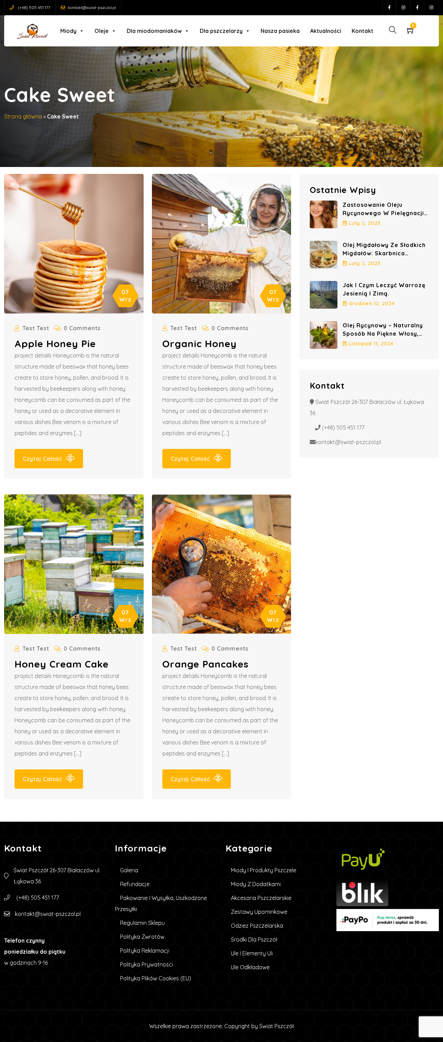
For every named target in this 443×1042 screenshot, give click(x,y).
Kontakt (362, 30)
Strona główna (23, 116)
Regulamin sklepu (142, 922)
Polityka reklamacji (144, 950)
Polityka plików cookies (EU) (155, 978)
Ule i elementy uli (252, 953)
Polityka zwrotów (142, 936)
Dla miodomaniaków (154, 30)
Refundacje (135, 884)
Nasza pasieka (280, 30)
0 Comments (82, 328)
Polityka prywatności (146, 964)
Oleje (101, 30)
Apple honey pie (55, 343)
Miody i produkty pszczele (263, 870)
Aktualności (325, 30)
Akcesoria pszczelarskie (261, 897)
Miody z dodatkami (256, 884)
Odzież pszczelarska (257, 925)
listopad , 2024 (371, 344)
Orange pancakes (205, 664)
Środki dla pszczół (254, 939)
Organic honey (199, 343)
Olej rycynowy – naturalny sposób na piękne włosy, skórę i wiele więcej (383, 333)
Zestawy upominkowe (259, 911)
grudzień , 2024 (372, 303)
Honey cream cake (62, 664)
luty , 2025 (365, 223)
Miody (68, 30)
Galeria (129, 870)
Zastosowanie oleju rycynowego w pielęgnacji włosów (383, 213)
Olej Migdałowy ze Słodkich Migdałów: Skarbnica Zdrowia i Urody (384, 253)
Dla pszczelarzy (221, 30)
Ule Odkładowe (250, 967)
